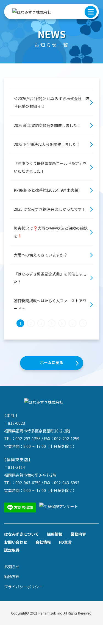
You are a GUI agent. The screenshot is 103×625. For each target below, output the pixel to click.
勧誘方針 (12, 576)
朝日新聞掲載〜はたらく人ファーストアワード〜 (50, 304)
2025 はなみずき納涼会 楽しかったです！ (50, 209)
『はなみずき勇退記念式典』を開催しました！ (50, 277)
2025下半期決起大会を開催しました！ (47, 144)
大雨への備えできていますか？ (41, 255)
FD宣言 (65, 542)
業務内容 (78, 534)
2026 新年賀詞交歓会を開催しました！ (47, 125)
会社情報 (43, 542)
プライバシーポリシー (23, 586)
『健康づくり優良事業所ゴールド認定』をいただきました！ (50, 167)
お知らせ (12, 566)
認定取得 (12, 550)
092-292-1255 (28, 438)
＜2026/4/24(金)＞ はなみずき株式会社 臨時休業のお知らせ (51, 102)
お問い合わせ (15, 542)
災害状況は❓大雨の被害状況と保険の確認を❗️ (51, 232)
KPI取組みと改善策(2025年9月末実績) (47, 190)
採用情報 (54, 534)
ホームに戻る (51, 362)
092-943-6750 (28, 482)
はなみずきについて (21, 534)
